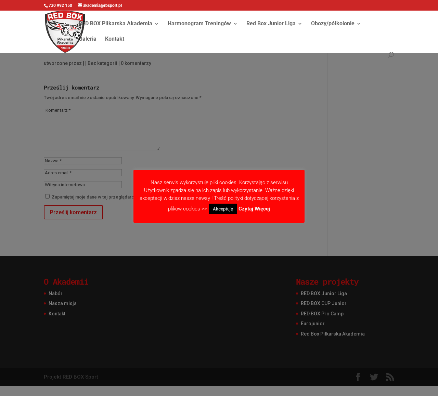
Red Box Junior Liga (271, 24)
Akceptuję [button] (223, 208)
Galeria (87, 39)
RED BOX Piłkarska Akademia (115, 24)
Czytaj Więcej (254, 209)
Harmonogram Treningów (199, 24)
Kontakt (114, 39)
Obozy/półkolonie (333, 24)
